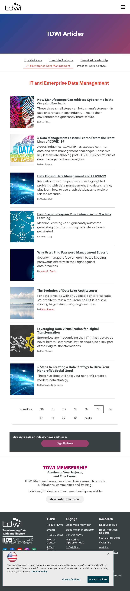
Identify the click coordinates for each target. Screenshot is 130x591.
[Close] (108, 553)
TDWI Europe (51, 549)
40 (75, 418)
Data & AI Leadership (94, 60)
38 (52, 418)
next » (88, 418)
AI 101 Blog (72, 547)
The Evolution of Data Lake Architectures (67, 290)
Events (51, 529)
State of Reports (109, 537)
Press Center (55, 534)
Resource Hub (108, 524)
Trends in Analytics (61, 60)
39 (63, 418)
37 (41, 418)
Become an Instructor (80, 529)
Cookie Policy (39, 571)
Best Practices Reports (108, 531)
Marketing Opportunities (75, 541)
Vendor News (74, 534)
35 (99, 409)
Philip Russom (47, 309)
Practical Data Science (91, 65)
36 (110, 409)
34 (87, 409)
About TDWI (55, 524)
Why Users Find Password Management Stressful (73, 252)
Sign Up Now (65, 443)
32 (64, 409)
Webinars (105, 542)
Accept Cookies (98, 579)
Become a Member (78, 524)
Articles (104, 547)
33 (76, 409)
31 (53, 409)
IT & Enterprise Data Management (48, 65)
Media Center (51, 541)
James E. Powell (48, 271)
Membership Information (65, 499)
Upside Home (33, 60)
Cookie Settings (71, 579)
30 (42, 409)
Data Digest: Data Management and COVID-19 (71, 176)
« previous (26, 409)
